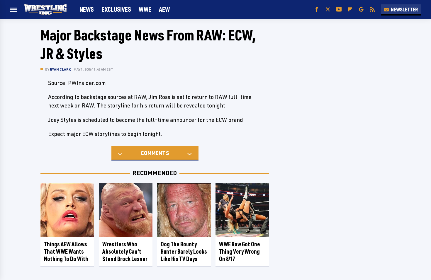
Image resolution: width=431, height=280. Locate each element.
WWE (145, 9)
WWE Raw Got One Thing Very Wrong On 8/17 (239, 251)
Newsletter (404, 9)
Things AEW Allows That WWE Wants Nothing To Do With (66, 251)
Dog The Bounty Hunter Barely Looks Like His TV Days (184, 251)
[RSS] (372, 9)
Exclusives (116, 9)
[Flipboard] (350, 9)
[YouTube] (339, 9)
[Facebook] (316, 9)
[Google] (361, 9)
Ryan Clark (60, 69)
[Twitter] (327, 9)
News (86, 9)
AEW (164, 9)
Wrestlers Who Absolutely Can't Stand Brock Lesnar (124, 251)
